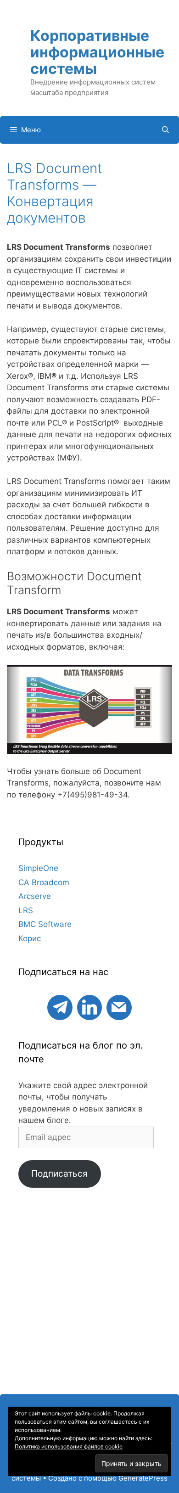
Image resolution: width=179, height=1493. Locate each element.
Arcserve (34, 896)
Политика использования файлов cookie (69, 1446)
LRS (25, 910)
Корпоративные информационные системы (97, 52)
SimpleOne (38, 868)
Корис (29, 938)
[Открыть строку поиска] (165, 130)
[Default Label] (59, 1006)
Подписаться (59, 1173)
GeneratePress (143, 1478)
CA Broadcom (43, 882)
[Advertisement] (89, 1295)
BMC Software (45, 924)
